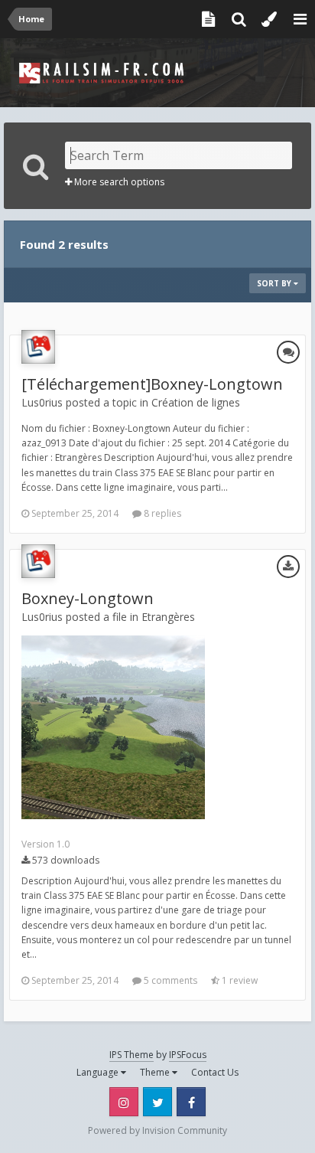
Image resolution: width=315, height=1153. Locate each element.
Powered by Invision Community (157, 1130)
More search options (118, 181)
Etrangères (168, 616)
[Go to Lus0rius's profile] (38, 347)
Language (98, 1072)
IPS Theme (131, 1054)
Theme (156, 1072)
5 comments (169, 980)
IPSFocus (187, 1054)
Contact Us (215, 1072)
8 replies (161, 513)
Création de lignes (195, 402)
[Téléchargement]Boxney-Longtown (152, 384)
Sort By (275, 283)
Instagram (123, 1101)
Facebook (191, 1101)
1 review (238, 980)
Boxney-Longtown (87, 598)
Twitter (157, 1101)
